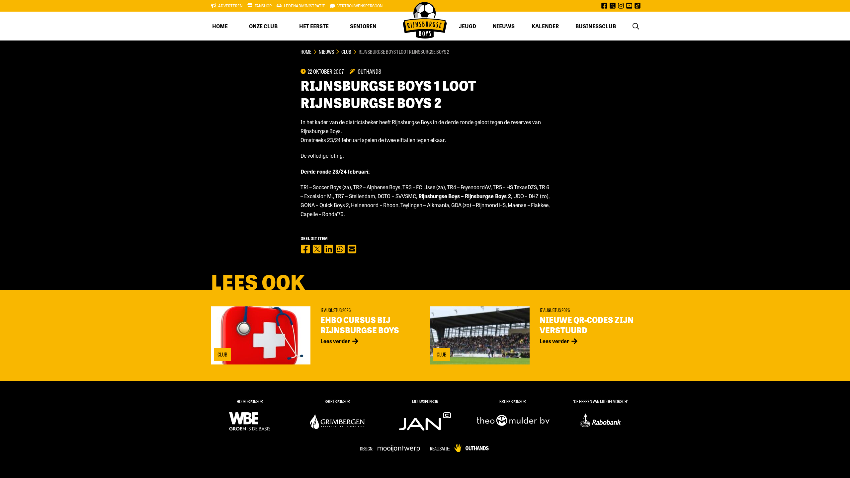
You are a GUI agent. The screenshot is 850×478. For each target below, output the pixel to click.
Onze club (263, 26)
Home (220, 26)
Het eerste (314, 26)
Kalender (545, 26)
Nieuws (504, 26)
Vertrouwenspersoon (359, 6)
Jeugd (467, 26)
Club (346, 51)
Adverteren (230, 6)
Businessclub (595, 26)
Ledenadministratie (304, 6)
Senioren (363, 26)
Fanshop (263, 6)
